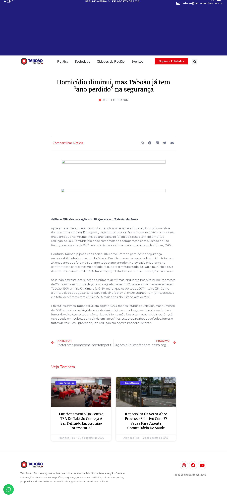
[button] (194, 61)
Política (62, 61)
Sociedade (82, 61)
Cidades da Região (111, 61)
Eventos (137, 61)
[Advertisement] (113, 32)
